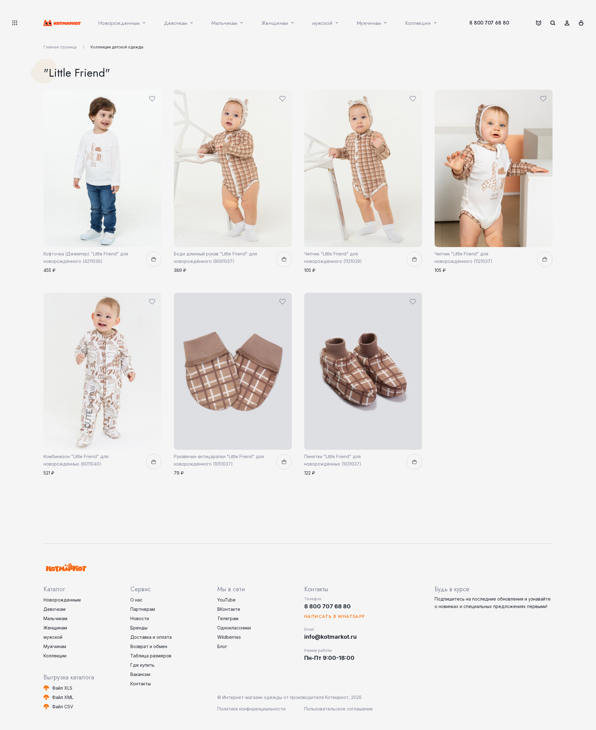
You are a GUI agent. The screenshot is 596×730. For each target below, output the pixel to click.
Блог (222, 646)
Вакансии (140, 674)
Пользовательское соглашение (338, 708)
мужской (52, 637)
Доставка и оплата (151, 637)
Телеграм (227, 618)
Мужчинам (54, 646)
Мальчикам (55, 618)
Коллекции (54, 655)
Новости (139, 618)
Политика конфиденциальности (251, 708)
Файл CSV (62, 706)
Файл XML (62, 697)
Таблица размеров (150, 655)
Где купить (142, 665)
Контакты (140, 683)
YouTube (226, 599)
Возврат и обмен (148, 646)
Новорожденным (62, 599)
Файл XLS (62, 688)
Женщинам (55, 627)
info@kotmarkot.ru (330, 636)
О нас (136, 599)
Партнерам (142, 609)
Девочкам (54, 609)
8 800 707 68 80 (489, 23)
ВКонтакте (228, 609)
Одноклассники (234, 627)
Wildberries (229, 637)
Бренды (138, 627)
